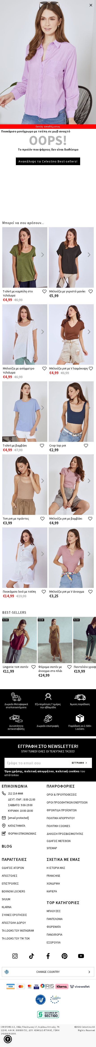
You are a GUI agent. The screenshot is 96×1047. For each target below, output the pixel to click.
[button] (7, 1039)
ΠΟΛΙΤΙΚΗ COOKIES (58, 826)
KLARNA (6, 907)
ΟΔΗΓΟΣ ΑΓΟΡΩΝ (13, 868)
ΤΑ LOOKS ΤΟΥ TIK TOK (16, 938)
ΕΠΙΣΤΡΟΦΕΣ (10, 883)
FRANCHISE (53, 876)
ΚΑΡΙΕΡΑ (52, 891)
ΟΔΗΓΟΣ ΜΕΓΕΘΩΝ (59, 841)
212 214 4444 (15, 793)
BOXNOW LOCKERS (13, 891)
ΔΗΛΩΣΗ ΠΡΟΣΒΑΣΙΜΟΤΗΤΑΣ (65, 834)
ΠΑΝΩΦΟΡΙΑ (54, 935)
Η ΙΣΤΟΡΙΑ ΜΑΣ (56, 868)
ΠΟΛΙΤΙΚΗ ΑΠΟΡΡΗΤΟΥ (61, 818)
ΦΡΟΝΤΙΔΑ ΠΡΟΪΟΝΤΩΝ (62, 810)
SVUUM (6, 899)
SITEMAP (52, 848)
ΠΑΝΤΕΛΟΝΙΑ (55, 919)
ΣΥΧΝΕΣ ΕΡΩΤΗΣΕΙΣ (14, 915)
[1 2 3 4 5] (48, 64)
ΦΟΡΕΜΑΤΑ (54, 927)
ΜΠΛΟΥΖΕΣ (54, 911)
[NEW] (19, 662)
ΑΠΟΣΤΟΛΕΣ (9, 876)
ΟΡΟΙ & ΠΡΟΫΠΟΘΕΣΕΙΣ (62, 795)
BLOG (7, 846)
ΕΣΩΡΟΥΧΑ (54, 942)
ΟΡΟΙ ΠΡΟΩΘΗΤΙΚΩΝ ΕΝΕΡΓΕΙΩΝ (67, 802)
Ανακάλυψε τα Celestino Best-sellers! (48, 161)
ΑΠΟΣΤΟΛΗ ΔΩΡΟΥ (14, 923)
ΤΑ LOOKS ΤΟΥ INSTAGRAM (18, 931)
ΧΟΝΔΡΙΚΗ (53, 883)
